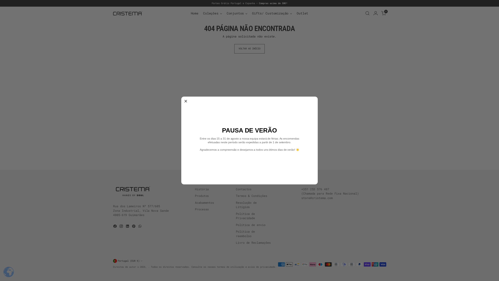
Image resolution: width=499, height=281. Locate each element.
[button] (185, 101)
